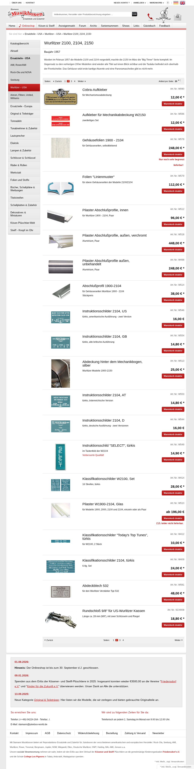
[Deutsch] (176, 4)
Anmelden (138, 3)
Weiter (81, 81)
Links (136, 25)
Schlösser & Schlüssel (22, 157)
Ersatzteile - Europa (21, 106)
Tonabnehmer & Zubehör (23, 128)
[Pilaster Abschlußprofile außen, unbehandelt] (60, 266)
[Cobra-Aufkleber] (60, 96)
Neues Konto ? (122, 3)
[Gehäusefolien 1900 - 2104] (61, 147)
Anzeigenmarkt (67, 25)
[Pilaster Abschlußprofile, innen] (60, 216)
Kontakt (30, 3)
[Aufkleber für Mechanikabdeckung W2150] (61, 121)
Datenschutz (64, 733)
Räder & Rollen (18, 165)
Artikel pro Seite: (166, 81)
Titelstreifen (16, 197)
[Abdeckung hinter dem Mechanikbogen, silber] (60, 373)
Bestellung (112, 733)
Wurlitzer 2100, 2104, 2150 (77, 34)
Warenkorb (156, 3)
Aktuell (14, 51)
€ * (177, 97)
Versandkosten (184, 767)
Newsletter (158, 733)
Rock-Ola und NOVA (20, 72)
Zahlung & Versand (135, 733)
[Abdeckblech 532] (61, 591)
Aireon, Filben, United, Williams (21, 97)
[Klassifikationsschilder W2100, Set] (61, 485)
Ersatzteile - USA (33, 34)
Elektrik (14, 143)
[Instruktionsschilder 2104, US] (61, 317)
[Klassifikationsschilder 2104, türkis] (60, 566)
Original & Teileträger (21, 113)
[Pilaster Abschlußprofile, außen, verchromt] (60, 241)
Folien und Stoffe (19, 180)
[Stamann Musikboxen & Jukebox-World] (26, 14)
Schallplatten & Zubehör (23, 205)
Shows (126, 25)
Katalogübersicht (19, 43)
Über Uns (17, 3)
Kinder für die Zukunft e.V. (42, 686)
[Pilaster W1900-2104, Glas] (61, 510)
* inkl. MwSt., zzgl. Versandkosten (169, 761)
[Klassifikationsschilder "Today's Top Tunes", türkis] (61, 541)
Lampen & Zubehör (20, 150)
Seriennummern (109, 25)
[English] (183, 4)
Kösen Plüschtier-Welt (22, 222)
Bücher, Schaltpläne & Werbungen (22, 189)
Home (12, 25)
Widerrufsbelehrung (88, 733)
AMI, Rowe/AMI (18, 65)
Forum (82, 25)
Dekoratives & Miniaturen (18, 214)
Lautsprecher (17, 135)
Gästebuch (149, 25)
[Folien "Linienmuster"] (60, 188)
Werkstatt (15, 172)
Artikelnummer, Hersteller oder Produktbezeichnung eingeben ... (83, 14)
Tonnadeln (16, 121)
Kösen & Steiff (46, 25)
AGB (47, 733)
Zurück (58, 81)
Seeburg (14, 80)
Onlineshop (28, 25)
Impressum (32, 733)
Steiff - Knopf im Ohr (21, 230)
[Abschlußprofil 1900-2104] (61, 292)
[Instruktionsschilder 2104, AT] (61, 401)
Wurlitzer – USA (53, 34)
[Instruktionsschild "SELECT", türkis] (60, 457)
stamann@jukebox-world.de (32, 724)
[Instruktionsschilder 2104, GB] (61, 342)
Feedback (164, 25)
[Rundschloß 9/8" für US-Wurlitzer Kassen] (60, 619)
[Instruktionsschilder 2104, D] (61, 426)
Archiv (93, 25)
